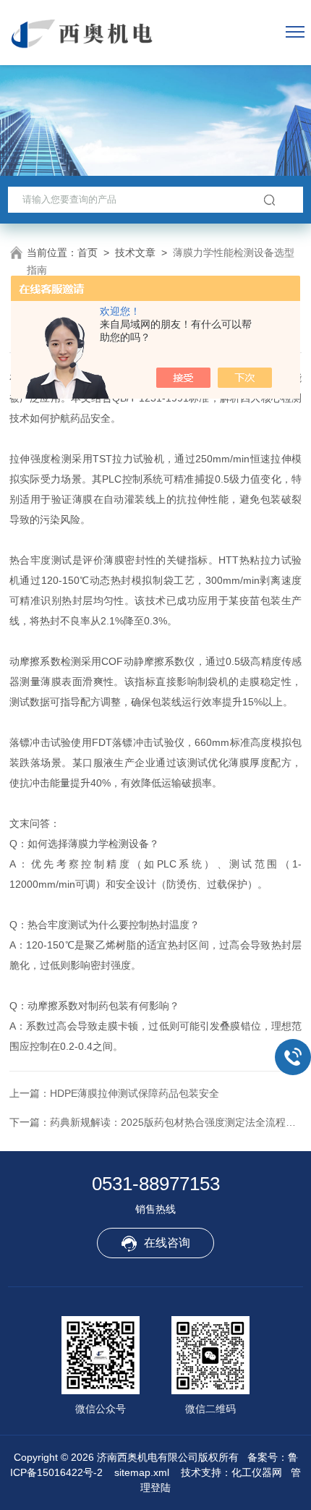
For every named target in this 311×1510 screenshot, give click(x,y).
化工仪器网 (256, 1472)
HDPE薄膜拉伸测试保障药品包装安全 (134, 1093)
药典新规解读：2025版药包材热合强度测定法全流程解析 (178, 1122)
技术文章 (135, 252)
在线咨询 (167, 1243)
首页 (87, 252)
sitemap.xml (141, 1472)
